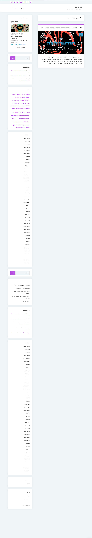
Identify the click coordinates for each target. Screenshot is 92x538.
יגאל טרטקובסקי (14, 106)
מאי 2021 (28, 159)
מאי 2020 (28, 193)
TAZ (29, 94)
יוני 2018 (28, 238)
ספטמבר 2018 (27, 229)
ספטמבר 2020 (27, 181)
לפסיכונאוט (24, 108)
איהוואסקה (16, 94)
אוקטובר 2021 (26, 150)
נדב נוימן (15, 115)
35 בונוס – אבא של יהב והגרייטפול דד (19, 76)
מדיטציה (18, 108)
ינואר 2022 (27, 141)
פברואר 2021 (27, 168)
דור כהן (26, 103)
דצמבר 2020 (27, 172)
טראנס (24, 106)
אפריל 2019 (27, 214)
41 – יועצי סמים (26, 301)
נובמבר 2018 (27, 223)
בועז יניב (18, 100)
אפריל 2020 (27, 196)
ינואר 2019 (27, 220)
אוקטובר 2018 (26, 226)
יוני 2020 (28, 190)
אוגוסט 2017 (27, 263)
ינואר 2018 (27, 250)
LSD (22, 94)
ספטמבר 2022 (27, 138)
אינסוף (21, 97)
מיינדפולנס (16, 112)
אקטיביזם (22, 100)
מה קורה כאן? (20, 8)
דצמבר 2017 (27, 254)
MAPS (26, 94)
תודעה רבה (78, 7)
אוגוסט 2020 (27, 184)
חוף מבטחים (16, 103)
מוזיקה (14, 108)
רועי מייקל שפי (24, 125)
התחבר (28, 496)
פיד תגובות (27, 502)
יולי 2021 (28, 156)
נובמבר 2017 (27, 257)
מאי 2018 (28, 241)
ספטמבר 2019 (27, 202)
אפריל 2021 (27, 162)
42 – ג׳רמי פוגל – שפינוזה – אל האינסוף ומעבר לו (21, 297)
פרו (14, 122)
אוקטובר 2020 (26, 178)
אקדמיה (27, 100)
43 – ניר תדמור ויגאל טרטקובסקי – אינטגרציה (22, 292)
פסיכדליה (17, 122)
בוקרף (15, 100)
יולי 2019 (28, 205)
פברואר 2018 (27, 247)
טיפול (28, 106)
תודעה (25, 127)
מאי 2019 (28, 211)
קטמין (28, 125)
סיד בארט (17, 118)
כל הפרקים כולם (28, 8)
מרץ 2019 (27, 217)
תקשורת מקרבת (19, 127)
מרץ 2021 (27, 165)
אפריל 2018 (27, 244)
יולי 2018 (28, 235)
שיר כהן (15, 125)
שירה (19, 125)
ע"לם (15, 118)
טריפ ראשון (20, 106)
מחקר (20, 112)
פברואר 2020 (27, 199)
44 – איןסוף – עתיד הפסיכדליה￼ (22, 285)
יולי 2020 (28, 187)
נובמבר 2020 (27, 175)
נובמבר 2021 (27, 147)
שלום (28, 127)
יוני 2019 (28, 208)
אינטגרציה (26, 97)
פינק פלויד (21, 122)
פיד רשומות (27, 499)
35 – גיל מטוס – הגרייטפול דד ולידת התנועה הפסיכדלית (64, 28)
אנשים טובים (17, 97)
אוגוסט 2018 (27, 232)
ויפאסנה (23, 103)
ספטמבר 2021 (27, 153)
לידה (28, 108)
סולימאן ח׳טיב (22, 118)
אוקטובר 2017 (26, 260)
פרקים (28, 483)
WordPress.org (26, 505)
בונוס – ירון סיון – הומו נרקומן (23, 288)
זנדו (20, 103)
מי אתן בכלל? (13, 8)
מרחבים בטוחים (22, 115)
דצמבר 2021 (27, 144)
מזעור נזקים (27, 112)
